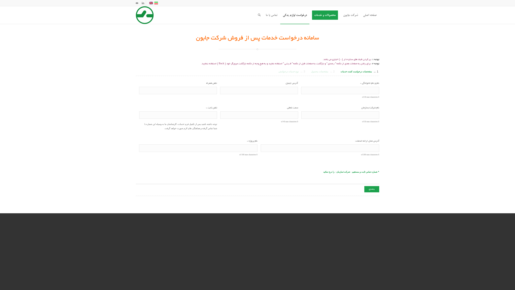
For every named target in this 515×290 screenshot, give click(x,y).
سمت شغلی (292, 108)
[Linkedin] (143, 3)
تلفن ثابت (211, 108)
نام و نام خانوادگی (369, 83)
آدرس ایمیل (292, 83)
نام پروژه (252, 141)
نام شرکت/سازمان (370, 108)
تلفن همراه (211, 83)
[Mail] (137, 3)
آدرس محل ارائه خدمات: (367, 141)
